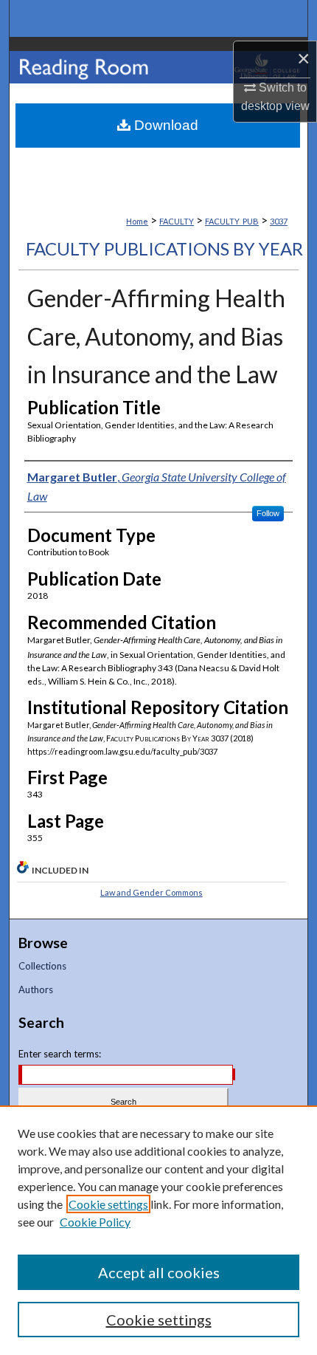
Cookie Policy (95, 1222)
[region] (158, 1230)
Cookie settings (108, 1204)
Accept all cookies (159, 1272)
